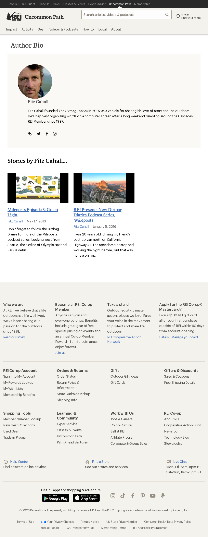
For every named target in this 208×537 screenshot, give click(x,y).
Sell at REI (117, 431)
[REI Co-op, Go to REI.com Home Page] (14, 16)
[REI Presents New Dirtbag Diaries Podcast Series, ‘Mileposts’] (104, 188)
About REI (171, 419)
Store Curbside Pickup (73, 394)
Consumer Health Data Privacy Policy (167, 521)
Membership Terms (113, 527)
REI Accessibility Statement (150, 527)
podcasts (162, 496)
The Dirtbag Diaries (73, 111)
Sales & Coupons (176, 376)
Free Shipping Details (179, 382)
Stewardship (173, 443)
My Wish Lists (13, 388)
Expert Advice (67, 424)
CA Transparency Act (80, 527)
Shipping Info (67, 400)
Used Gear (10, 431)
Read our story (14, 337)
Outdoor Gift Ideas (124, 376)
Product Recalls (50, 527)
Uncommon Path (44, 17)
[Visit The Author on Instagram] (54, 133)
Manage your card (184, 337)
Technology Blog (176, 437)
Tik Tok (123, 496)
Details (164, 337)
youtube (153, 496)
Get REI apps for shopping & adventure (71, 490)
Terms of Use (25, 521)
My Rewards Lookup (18, 382)
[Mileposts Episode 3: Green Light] (38, 188)
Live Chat (180, 461)
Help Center (19, 461)
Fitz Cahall (15, 221)
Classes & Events (69, 430)
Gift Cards (117, 382)
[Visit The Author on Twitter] (39, 133)
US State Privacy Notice (121, 521)
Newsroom (172, 431)
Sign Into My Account (19, 376)
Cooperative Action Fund (182, 425)
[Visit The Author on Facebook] (47, 133)
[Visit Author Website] (30, 133)
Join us (60, 352)
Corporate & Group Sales (128, 443)
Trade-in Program (15, 437)
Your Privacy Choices (60, 521)
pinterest (143, 496)
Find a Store (100, 461)
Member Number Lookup (22, 419)
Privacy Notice (90, 521)
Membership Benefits (19, 394)
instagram (113, 496)
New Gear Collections (19, 425)
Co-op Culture (121, 425)
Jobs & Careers (121, 419)
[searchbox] (126, 14)
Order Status (66, 376)
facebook (133, 496)
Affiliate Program (122, 437)
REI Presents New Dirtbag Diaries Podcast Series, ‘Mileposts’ (98, 214)
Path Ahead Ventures (72, 442)
